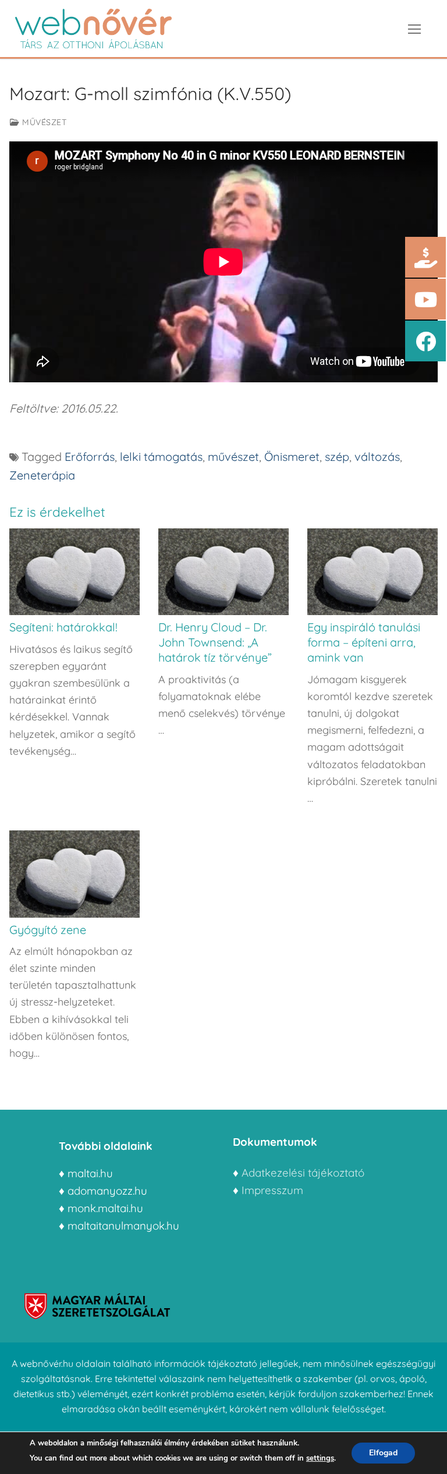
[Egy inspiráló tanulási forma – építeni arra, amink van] (372, 571)
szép (337, 456)
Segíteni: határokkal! (63, 627)
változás (377, 456)
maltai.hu (90, 1173)
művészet (233, 456)
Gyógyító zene (47, 929)
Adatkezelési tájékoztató (303, 1173)
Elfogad (383, 1452)
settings (320, 1458)
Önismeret (292, 456)
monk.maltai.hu (105, 1208)
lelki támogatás (161, 456)
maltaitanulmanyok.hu (123, 1226)
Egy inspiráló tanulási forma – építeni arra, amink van (363, 642)
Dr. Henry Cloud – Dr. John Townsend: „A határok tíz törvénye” (215, 642)
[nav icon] (414, 28)
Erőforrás (90, 456)
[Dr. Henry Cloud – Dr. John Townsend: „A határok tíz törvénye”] (223, 571)
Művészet (43, 122)
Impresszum (274, 1190)
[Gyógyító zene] (74, 873)
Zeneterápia (42, 475)
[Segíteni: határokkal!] (74, 571)
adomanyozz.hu (107, 1191)
